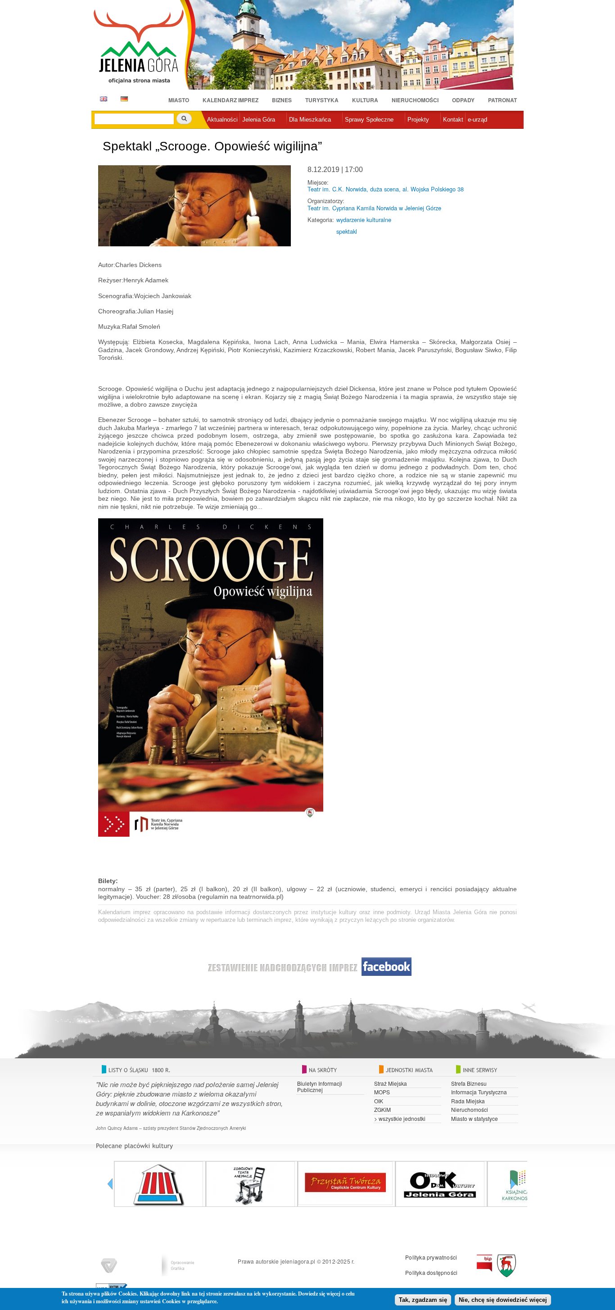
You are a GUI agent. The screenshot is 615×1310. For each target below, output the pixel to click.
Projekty (418, 119)
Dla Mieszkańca (310, 119)
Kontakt (453, 119)
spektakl (346, 231)
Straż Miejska (390, 1083)
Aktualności (222, 119)
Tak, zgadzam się (423, 1299)
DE (123, 98)
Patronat (502, 100)
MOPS (382, 1092)
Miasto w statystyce (474, 1118)
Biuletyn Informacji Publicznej (319, 1086)
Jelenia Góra (258, 119)
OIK (378, 1101)
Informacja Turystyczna (479, 1092)
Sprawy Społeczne (369, 119)
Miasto (178, 100)
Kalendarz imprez (230, 100)
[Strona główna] (144, 45)
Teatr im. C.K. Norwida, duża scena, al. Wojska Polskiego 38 (386, 189)
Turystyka (322, 100)
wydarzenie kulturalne (363, 219)
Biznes (282, 100)
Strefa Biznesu (469, 1083)
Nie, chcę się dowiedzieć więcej (503, 1299)
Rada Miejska (468, 1101)
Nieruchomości (415, 100)
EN (102, 98)
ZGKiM (382, 1109)
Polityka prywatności (431, 1257)
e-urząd (477, 119)
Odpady (463, 100)
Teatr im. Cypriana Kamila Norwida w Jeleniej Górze (374, 208)
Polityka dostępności (431, 1272)
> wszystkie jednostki (399, 1118)
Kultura (365, 100)
